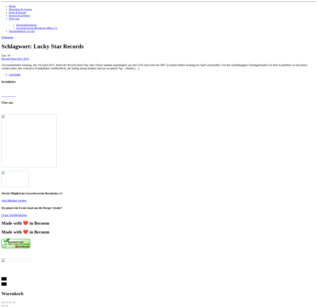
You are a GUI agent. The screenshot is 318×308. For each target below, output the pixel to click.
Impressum (7, 89)
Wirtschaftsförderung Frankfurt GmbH (84, 253)
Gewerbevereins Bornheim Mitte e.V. (72, 109)
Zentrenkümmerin (26, 24)
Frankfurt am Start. (127, 253)
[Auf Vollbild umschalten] (10, 302)
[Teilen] (6, 302)
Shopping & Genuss (20, 9)
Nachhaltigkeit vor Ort (22, 31)
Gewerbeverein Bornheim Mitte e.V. (37, 28)
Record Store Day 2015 (15, 58)
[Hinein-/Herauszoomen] (14, 302)
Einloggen (7, 37)
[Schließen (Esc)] (2, 302)
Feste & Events (17, 12)
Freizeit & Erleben (19, 15)
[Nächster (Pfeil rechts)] (6, 305)
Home (12, 6)
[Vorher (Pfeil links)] (2, 305)
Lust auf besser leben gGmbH (137, 109)
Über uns (14, 18)
